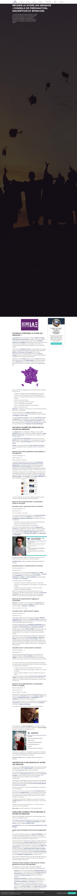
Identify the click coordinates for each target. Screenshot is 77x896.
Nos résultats (28, 2)
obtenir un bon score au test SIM (22, 820)
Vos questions (34, 2)
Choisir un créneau (56, 343)
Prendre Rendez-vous (48, 2)
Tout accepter (71, 893)
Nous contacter (40, 2)
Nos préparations (21, 2)
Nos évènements (61, 2)
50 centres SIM (20, 770)
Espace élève (55, 2)
